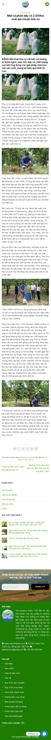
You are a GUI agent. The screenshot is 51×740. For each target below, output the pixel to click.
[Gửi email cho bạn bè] (28, 449)
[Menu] (3, 4)
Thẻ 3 (25, 460)
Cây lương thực (8, 499)
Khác (4, 508)
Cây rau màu (7, 504)
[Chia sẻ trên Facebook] (19, 449)
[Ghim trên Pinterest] (32, 449)
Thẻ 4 (30, 460)
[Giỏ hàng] (47, 4)
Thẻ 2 (20, 460)
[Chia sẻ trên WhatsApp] (15, 449)
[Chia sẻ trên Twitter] (23, 449)
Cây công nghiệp (9, 495)
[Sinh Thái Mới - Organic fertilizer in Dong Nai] (26, 4)
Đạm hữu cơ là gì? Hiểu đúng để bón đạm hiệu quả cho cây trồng (28, 547)
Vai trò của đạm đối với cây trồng (24, 538)
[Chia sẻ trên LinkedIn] (36, 449)
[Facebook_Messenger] (44, 734)
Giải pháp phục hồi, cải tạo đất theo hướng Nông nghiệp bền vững (28, 531)
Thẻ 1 (46, 457)
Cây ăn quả (25, 12)
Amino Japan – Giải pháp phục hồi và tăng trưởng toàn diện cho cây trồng (28, 555)
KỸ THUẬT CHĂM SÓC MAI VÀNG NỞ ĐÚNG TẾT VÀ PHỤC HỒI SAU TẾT (26, 524)
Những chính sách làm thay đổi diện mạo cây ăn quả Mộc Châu (38, 468)
